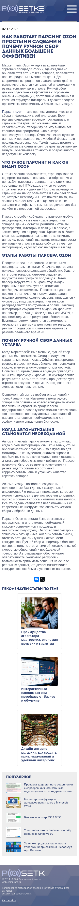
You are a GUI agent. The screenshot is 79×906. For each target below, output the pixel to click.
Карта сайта (9, 900)
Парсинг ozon (12, 111)
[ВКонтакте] (36, 579)
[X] (42, 579)
